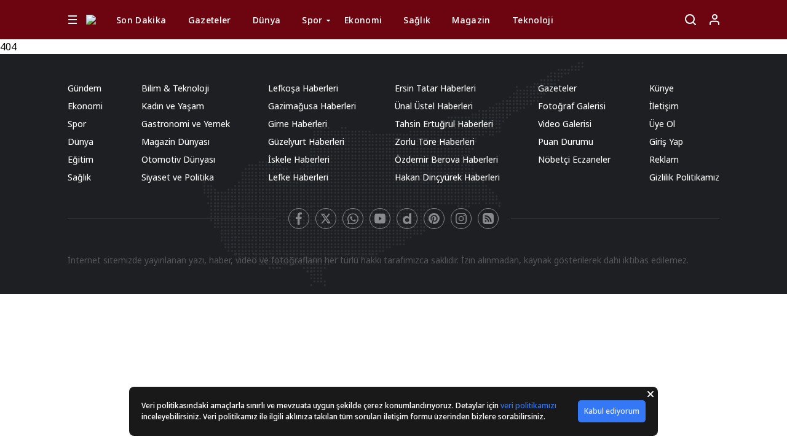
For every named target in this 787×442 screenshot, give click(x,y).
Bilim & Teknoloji (175, 88)
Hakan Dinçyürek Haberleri (447, 177)
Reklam (664, 159)
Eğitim (80, 159)
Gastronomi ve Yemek (185, 124)
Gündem (84, 88)
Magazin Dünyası (175, 141)
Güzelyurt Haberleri (306, 141)
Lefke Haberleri (298, 177)
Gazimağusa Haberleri (312, 106)
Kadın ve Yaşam (172, 106)
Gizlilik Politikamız (684, 177)
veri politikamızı (528, 405)
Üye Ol (662, 124)
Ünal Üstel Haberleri (434, 106)
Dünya (267, 20)
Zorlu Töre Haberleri (435, 141)
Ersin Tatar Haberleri (435, 88)
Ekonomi (363, 20)
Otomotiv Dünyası (178, 159)
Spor (312, 20)
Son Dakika (141, 20)
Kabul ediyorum (611, 411)
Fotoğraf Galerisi (572, 106)
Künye (661, 88)
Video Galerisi (564, 124)
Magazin (471, 20)
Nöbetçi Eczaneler (574, 159)
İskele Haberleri (299, 159)
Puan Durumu (565, 141)
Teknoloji (532, 20)
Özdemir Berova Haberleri (446, 159)
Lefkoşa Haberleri (303, 88)
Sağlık (416, 20)
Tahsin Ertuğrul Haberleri (444, 124)
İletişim (664, 106)
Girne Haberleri (297, 124)
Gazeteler (209, 20)
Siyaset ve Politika (177, 177)
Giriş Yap (666, 141)
